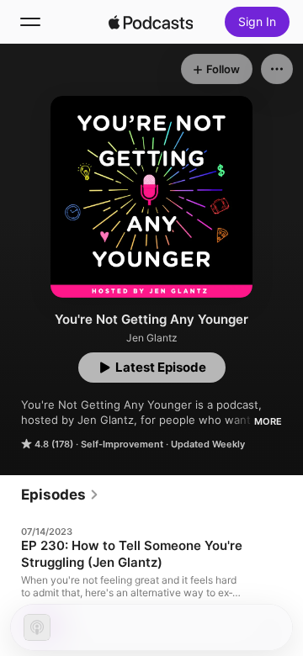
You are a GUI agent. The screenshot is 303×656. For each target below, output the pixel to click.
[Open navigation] (30, 21)
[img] (150, 21)
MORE (268, 421)
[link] (60, 494)
